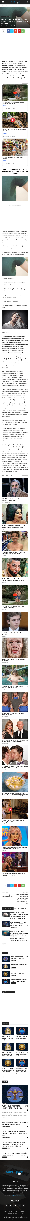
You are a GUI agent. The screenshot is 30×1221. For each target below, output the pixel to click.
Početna (5, 1211)
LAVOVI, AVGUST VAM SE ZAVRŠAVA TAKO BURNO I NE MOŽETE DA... (8, 1070)
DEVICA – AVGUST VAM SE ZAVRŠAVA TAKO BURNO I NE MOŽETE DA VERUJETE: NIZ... (15, 1133)
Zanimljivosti (7, 16)
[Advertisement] (15, 48)
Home (2, 5)
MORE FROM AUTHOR (20, 908)
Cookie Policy (22, 1211)
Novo (6, 5)
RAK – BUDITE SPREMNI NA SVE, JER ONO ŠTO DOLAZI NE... (22, 1038)
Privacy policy (21, 1213)
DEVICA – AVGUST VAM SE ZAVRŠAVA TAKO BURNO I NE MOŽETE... (7, 1054)
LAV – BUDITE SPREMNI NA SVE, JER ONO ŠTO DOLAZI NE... (22, 1054)
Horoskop (13, 960)
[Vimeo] (15, 1205)
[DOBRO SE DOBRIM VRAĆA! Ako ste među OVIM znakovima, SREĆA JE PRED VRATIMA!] (6, 924)
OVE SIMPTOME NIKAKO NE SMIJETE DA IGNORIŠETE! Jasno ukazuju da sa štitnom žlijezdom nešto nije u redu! (22, 899)
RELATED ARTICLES (8, 908)
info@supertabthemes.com (18, 1195)
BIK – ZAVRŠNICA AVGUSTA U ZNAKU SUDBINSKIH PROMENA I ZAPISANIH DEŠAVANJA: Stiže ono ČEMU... (13, 1144)
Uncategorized (5, 916)
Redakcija (5, 25)
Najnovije (4, 925)
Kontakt (15, 1211)
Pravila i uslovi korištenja (11, 1213)
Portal (3, 1110)
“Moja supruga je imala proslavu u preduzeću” (7, 895)
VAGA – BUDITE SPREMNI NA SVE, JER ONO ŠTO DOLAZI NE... (15, 1107)
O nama (10, 1211)
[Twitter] (10, 1205)
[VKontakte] (19, 1205)
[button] (28, 2)
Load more (14, 987)
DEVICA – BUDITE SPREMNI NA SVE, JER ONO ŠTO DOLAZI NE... (7, 1038)
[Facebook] (6, 1205)
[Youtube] (23, 1205)
